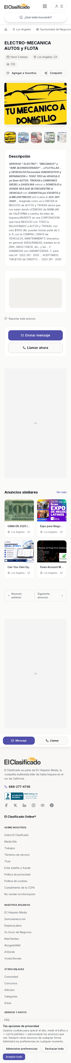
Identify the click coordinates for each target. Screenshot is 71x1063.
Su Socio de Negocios (17, 932)
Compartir (56, 73)
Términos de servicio (17, 854)
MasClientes (11, 938)
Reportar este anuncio (22, 318)
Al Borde (9, 951)
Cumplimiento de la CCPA (19, 887)
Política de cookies (15, 881)
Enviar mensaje (37, 335)
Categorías (10, 996)
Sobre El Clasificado (16, 835)
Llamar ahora (37, 348)
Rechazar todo (54, 1048)
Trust (7, 861)
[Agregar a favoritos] (29, 532)
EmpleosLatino (13, 925)
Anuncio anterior (16, 595)
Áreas (7, 1003)
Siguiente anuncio (44, 595)
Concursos (10, 983)
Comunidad (11, 976)
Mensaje (21, 740)
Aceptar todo (14, 1056)
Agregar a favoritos (24, 73)
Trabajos (9, 848)
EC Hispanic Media (15, 912)
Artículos (9, 989)
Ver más (61, 492)
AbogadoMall (12, 945)
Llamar (54, 740)
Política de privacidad (17, 874)
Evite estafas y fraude (17, 867)
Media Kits (10, 841)
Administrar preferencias (22, 1048)
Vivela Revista (12, 958)
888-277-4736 (19, 786)
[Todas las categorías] (45, 6)
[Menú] (59, 6)
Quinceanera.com (14, 919)
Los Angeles (23, 29)
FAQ (6, 1019)
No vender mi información (19, 894)
